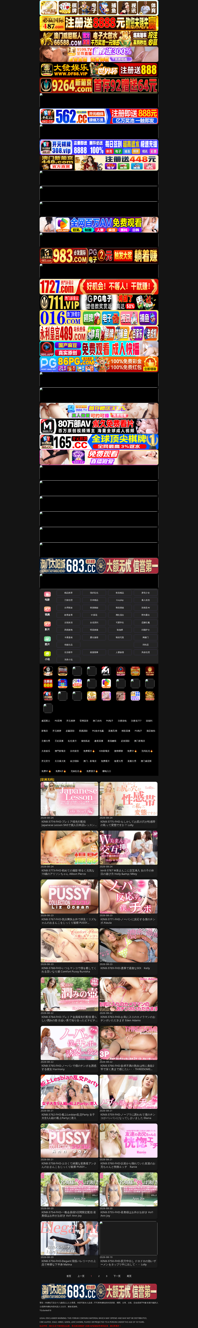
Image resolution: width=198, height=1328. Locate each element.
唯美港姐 (120, 607)
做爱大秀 (118, 760)
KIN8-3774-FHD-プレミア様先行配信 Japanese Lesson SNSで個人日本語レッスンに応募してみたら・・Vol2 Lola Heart (69, 825)
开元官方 (45, 760)
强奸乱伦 (94, 592)
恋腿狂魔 (146, 622)
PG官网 (58, 720)
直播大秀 (131, 760)
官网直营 (84, 720)
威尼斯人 (45, 720)
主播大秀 (45, 740)
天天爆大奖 (60, 760)
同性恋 (146, 644)
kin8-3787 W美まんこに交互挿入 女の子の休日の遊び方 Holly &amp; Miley (127, 872)
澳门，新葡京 (90, 760)
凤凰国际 (83, 730)
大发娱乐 (45, 750)
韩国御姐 (94, 607)
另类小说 (68, 659)
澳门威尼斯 (146, 760)
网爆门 (146, 637)
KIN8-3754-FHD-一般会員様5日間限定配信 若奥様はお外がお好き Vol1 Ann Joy (69, 1213)
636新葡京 (104, 750)
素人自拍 (146, 600)
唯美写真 (120, 637)
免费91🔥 (46, 771)
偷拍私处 (85, 740)
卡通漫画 (68, 637)
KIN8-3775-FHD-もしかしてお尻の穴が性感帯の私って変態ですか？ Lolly (128, 823)
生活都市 (68, 652)
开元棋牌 (70, 720)
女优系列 (94, 622)
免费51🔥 (132, 750)
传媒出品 (68, 644)
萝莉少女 (146, 592)
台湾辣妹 (68, 607)
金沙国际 (74, 760)
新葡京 (44, 730)
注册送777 (136, 720)
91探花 (94, 614)
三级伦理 (68, 600)
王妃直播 (59, 740)
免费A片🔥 (61, 771)
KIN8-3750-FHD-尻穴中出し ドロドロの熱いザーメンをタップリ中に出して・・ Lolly (128, 1262)
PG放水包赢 (98, 730)
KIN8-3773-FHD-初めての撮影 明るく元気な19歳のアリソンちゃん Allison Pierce (68, 872)
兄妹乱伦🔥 (76, 771)
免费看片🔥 (89, 750)
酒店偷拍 (150, 730)
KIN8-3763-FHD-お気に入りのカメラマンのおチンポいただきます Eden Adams (128, 1018)
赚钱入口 (106, 771)
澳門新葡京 (60, 750)
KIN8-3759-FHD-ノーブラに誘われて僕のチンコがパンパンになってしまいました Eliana (128, 1116)
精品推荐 (68, 592)
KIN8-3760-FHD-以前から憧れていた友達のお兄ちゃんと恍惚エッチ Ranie (128, 1165)
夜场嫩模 (112, 740)
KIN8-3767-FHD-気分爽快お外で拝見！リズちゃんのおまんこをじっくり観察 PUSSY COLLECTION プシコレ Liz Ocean (69, 922)
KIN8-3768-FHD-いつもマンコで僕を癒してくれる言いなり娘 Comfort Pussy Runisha (69, 969)
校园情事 (94, 652)
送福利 (149, 720)
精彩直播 (126, 730)
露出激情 (94, 637)
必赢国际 (70, 730)
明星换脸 (94, 629)
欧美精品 (120, 592)
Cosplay (120, 600)
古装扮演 (68, 622)
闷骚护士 (146, 629)
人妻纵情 (120, 652)
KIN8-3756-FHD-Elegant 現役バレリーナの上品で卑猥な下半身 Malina (69, 1262)
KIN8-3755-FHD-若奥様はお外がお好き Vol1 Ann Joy (127, 1213)
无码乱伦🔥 (147, 750)
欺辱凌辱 (68, 614)
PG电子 (109, 720)
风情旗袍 (68, 629)
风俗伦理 (146, 652)
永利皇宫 (74, 750)
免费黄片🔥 (92, 771)
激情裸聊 (118, 750)
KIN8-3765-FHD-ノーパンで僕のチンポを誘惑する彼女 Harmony (69, 1067)
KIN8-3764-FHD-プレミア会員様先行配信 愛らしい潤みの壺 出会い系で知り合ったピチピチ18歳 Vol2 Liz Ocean (69, 1020)
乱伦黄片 (72, 740)
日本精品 (94, 600)
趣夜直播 (98, 740)
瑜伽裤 (120, 629)
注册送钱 (122, 720)
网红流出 (120, 614)
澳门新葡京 (139, 740)
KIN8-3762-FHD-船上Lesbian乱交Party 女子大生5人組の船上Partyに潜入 (68, 1116)
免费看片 (105, 760)
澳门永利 (97, 720)
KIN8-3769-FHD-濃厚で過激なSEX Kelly (125, 968)
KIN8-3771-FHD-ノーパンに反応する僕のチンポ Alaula (128, 920)
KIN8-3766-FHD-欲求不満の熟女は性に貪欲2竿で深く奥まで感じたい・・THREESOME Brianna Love (127, 1069)
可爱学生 (120, 622)
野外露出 (146, 614)
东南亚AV (145, 607)
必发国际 (125, 740)
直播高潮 (112, 730)
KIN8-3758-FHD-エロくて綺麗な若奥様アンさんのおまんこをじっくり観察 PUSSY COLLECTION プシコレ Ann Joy (69, 1167)
